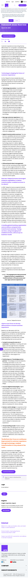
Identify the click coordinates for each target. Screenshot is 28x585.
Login (12, 1)
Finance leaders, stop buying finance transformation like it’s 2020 (10, 531)
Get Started (6, 510)
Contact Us (22, 5)
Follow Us (25, 1)
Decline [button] (16, 20)
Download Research (8, 36)
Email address (5, 487)
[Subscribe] (1, 349)
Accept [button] (11, 20)
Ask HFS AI (17, 1)
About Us (8, 1)
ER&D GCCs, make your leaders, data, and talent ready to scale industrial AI (13, 526)
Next (4, 494)
